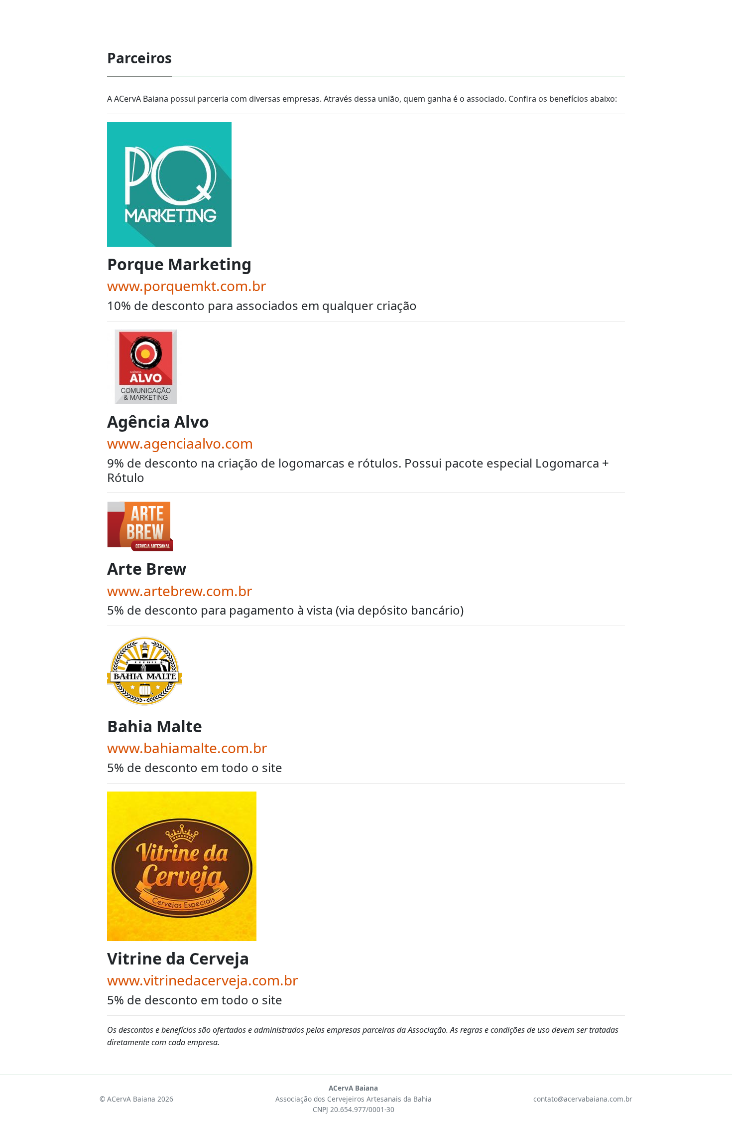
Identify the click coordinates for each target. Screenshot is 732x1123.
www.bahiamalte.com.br (187, 747)
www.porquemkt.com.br (186, 285)
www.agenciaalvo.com (180, 443)
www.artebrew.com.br (179, 590)
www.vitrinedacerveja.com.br (202, 979)
